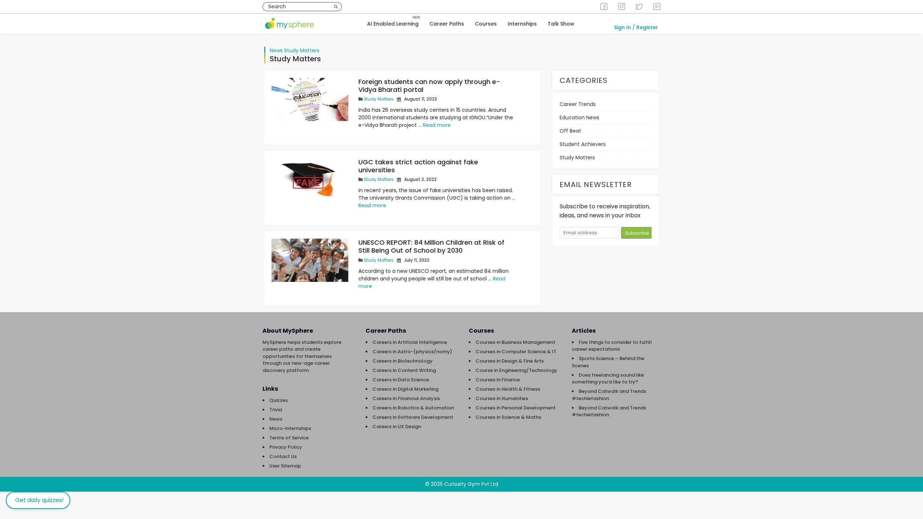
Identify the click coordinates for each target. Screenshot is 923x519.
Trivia (275, 409)
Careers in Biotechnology (402, 361)
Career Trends (578, 104)
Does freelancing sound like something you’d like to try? (608, 379)
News (276, 50)
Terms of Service (289, 437)
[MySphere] (289, 24)
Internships (522, 23)
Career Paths (446, 23)
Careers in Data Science (400, 379)
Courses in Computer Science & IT (516, 351)
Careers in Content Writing (404, 370)
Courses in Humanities (502, 398)
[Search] (336, 7)
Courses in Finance (498, 379)
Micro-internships (290, 428)
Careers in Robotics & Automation (413, 407)
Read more (437, 125)
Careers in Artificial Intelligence (409, 342)
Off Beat (570, 130)
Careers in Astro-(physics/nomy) (412, 351)
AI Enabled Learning (393, 23)
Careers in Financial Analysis (406, 398)
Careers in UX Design (396, 426)
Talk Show (561, 23)
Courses (486, 23)
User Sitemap (285, 465)
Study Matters (301, 50)
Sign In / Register (636, 27)
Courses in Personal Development (516, 407)
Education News (579, 117)
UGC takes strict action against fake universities (418, 166)
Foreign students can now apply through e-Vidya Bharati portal (429, 85)
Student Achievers (583, 144)
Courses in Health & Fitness (508, 389)
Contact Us (283, 456)
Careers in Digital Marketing (405, 389)
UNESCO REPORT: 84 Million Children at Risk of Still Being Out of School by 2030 (431, 246)
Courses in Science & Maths (508, 417)
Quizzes (278, 400)
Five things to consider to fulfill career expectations (612, 346)
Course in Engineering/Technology (516, 370)
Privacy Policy (285, 447)
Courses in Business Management (515, 342)
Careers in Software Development (412, 417)
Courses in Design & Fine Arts (510, 361)
